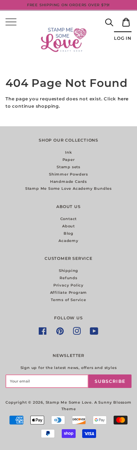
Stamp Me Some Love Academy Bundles (68, 188)
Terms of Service (68, 299)
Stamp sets (68, 167)
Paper (68, 159)
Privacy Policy (68, 285)
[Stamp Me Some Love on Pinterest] (60, 333)
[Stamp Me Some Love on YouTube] (94, 333)
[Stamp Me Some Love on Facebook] (42, 333)
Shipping (68, 270)
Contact (68, 218)
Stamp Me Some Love (69, 402)
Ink (68, 152)
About (68, 226)
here (123, 98)
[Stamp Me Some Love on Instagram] (77, 333)
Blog (68, 233)
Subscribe (110, 381)
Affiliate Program (68, 292)
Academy (68, 240)
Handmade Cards (68, 181)
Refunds (68, 278)
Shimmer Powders (68, 174)
